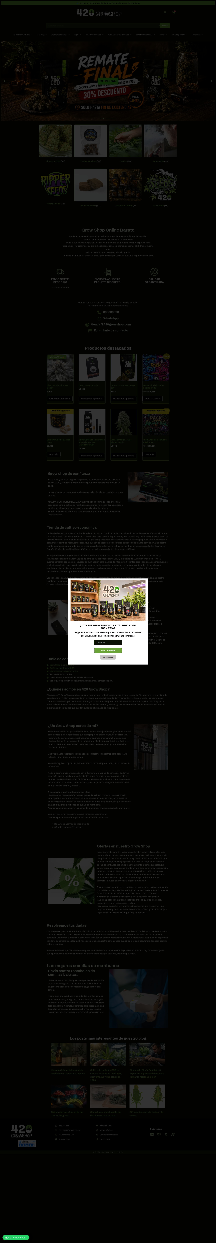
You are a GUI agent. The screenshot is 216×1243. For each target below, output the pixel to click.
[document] (108, 621)
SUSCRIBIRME (108, 650)
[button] (15, 1237)
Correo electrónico (103, 637)
